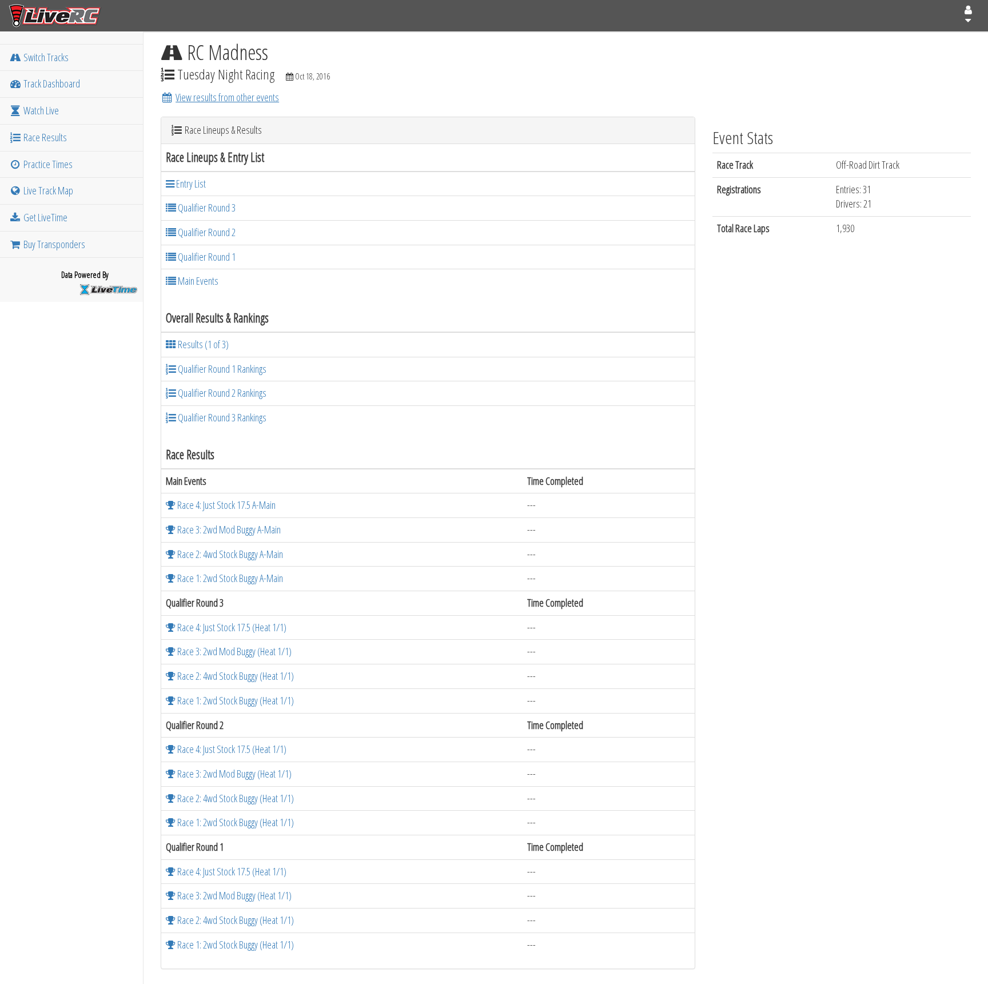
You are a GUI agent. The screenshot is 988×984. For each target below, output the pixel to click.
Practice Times (47, 164)
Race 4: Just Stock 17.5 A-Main (226, 505)
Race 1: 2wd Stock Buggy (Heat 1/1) (235, 700)
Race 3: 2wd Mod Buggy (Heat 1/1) (234, 651)
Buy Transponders (53, 244)
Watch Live (40, 110)
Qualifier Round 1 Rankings (221, 369)
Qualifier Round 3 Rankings (221, 417)
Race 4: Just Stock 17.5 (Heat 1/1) (231, 627)
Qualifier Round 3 (206, 207)
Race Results (44, 137)
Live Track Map (47, 190)
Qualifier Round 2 (206, 232)
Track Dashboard (51, 83)
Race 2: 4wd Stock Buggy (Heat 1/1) (235, 676)
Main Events (197, 281)
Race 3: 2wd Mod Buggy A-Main (228, 529)
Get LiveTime (44, 217)
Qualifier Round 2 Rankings (221, 393)
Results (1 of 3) (202, 344)
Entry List (190, 183)
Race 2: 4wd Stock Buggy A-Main (229, 554)
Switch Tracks (45, 57)
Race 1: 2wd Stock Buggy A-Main (229, 578)
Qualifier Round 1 (206, 257)
